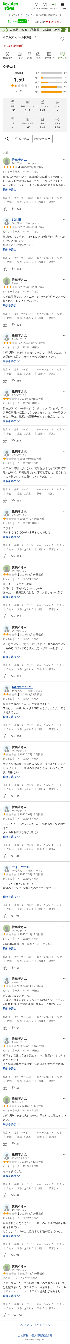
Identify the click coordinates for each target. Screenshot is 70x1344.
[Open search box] (7, 139)
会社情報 (23, 1335)
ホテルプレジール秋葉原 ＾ (20, 37)
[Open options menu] (65, 159)
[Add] (62, 39)
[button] (22, 161)
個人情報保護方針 (41, 1335)
